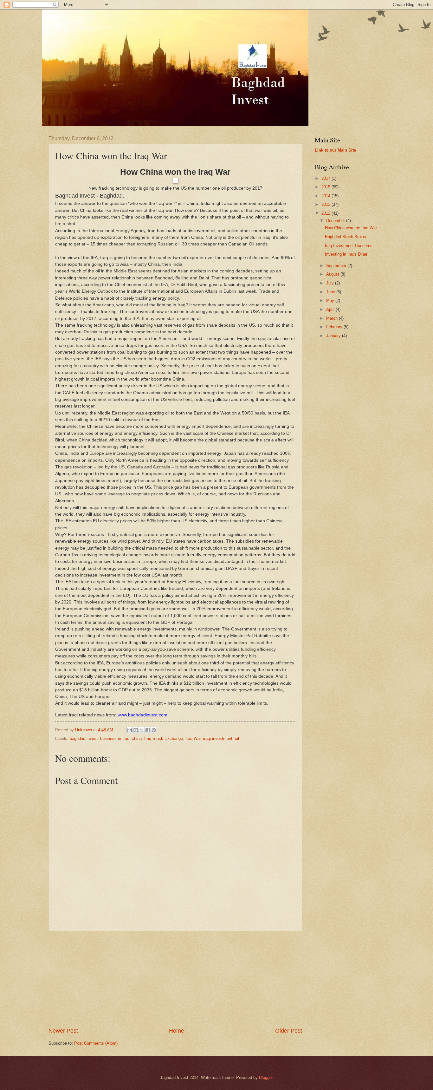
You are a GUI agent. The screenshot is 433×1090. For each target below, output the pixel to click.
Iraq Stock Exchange (163, 738)
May (330, 300)
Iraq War (193, 738)
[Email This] (129, 730)
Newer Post (63, 1031)
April (331, 309)
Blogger (266, 1077)
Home (176, 1031)
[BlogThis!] (135, 730)
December (336, 220)
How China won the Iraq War (351, 227)
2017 (326, 178)
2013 (326, 204)
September (336, 265)
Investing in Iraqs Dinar (346, 254)
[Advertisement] (175, 979)
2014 (326, 195)
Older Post (288, 1031)
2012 (326, 213)
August (333, 274)
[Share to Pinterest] (154, 730)
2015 (326, 187)
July (330, 283)
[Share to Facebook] (148, 730)
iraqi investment (217, 738)
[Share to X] (142, 730)
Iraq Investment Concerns (348, 245)
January (334, 335)
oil (237, 738)
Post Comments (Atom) (96, 1043)
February (335, 326)
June (331, 292)
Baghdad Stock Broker (345, 236)
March (332, 318)
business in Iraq (114, 738)
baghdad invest (84, 738)
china (137, 738)
